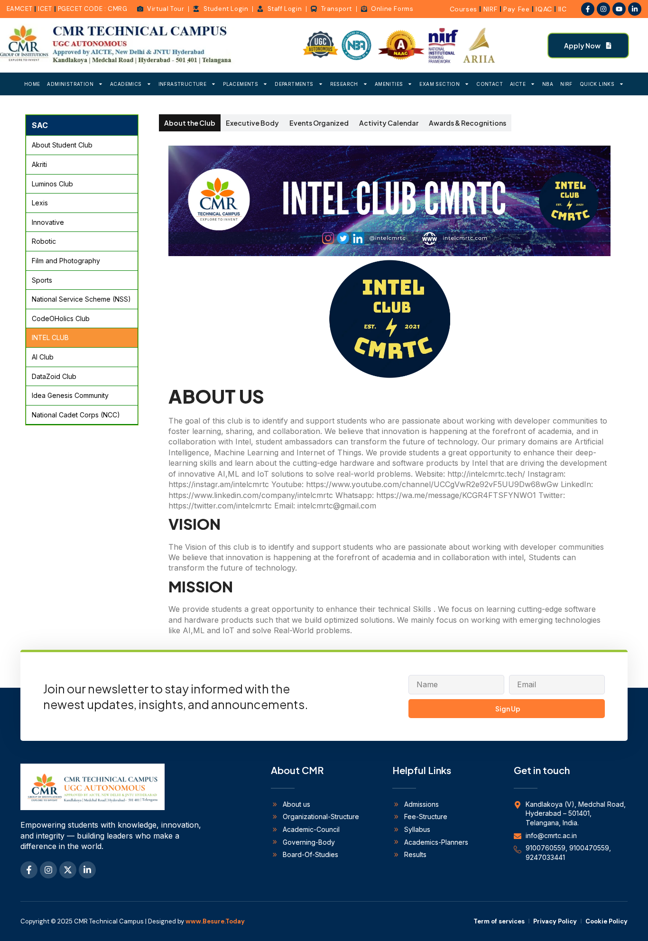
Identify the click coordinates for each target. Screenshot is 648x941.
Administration (70, 84)
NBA (547, 84)
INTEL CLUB (50, 337)
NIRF (566, 84)
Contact (489, 84)
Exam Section (439, 84)
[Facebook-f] (587, 9)
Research (344, 84)
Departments (294, 84)
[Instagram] (603, 9)
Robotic (44, 241)
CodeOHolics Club (61, 318)
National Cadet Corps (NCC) (76, 415)
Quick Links (597, 84)
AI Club (43, 357)
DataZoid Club (54, 376)
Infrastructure (182, 84)
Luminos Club (52, 184)
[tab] (190, 122)
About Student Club (62, 145)
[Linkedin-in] (634, 9)
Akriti (39, 164)
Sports (42, 280)
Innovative (48, 222)
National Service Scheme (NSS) (81, 299)
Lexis (40, 203)
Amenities (389, 84)
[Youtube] (619, 9)
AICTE (518, 84)
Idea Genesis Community (70, 395)
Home (32, 84)
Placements (240, 84)
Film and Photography (66, 261)
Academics (126, 84)
